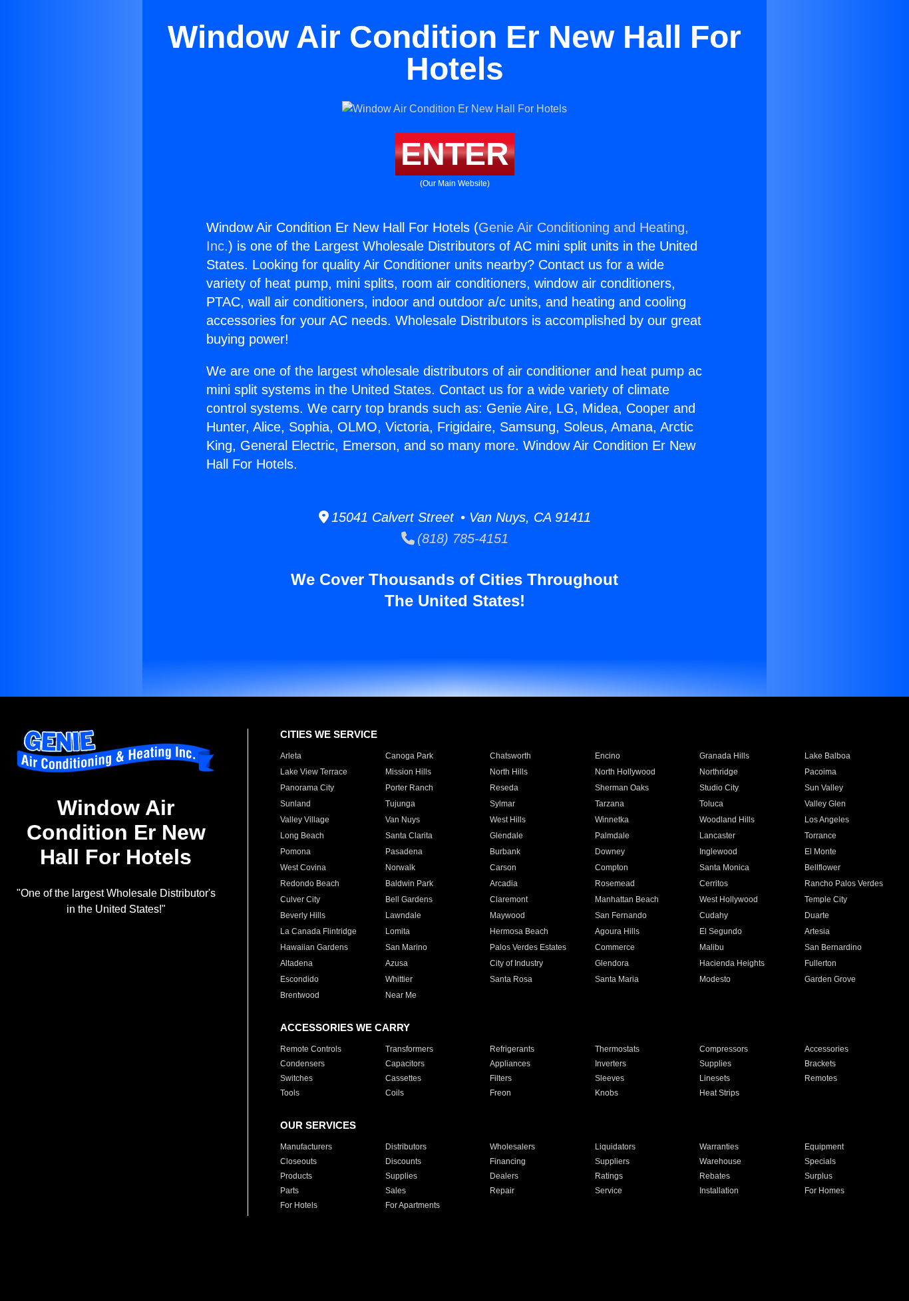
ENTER (455, 154)
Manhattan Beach (627, 899)
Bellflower (822, 867)
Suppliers (612, 1161)
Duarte (817, 915)
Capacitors (405, 1063)
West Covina (303, 867)
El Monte (820, 851)
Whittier (399, 979)
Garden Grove (830, 979)
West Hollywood (728, 899)
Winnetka (612, 819)
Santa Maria (617, 979)
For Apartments (412, 1205)
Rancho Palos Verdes (844, 883)
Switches (296, 1078)
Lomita (397, 931)
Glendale (506, 835)
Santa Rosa (511, 979)
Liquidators (615, 1146)
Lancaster (717, 835)
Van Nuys (402, 819)
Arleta (290, 756)
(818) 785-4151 (461, 538)
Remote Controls (310, 1049)
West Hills (508, 819)
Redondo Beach (309, 883)
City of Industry (516, 963)
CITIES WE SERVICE (328, 734)
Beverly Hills (302, 915)
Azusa (396, 963)
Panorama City (307, 787)
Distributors (406, 1146)
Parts (289, 1190)
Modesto (715, 979)
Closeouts (298, 1161)
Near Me (401, 995)
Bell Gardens (409, 899)
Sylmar (502, 803)
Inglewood (718, 851)
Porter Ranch (409, 787)
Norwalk (400, 867)
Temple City (826, 899)
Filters (501, 1078)
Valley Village (304, 819)
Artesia (817, 931)
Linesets (714, 1078)
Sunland (295, 803)
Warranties (719, 1146)
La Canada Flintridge (318, 931)
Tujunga (400, 803)
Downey (610, 851)
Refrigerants (512, 1049)
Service (608, 1190)
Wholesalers (512, 1146)
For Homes (824, 1190)
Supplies (715, 1063)
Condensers (302, 1063)
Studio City (719, 787)
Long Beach (302, 835)
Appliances (510, 1063)
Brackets (820, 1063)
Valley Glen (825, 803)
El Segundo (720, 931)
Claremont (509, 899)
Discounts (403, 1161)
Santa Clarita (409, 835)
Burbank (505, 851)
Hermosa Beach (519, 931)
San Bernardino (833, 947)
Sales (395, 1190)
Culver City (300, 899)
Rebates (714, 1176)
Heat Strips (719, 1093)
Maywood (507, 915)
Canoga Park (409, 756)
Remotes (821, 1078)
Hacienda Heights (732, 963)
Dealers (504, 1176)
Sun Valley (824, 787)
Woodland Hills (727, 819)
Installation (719, 1190)
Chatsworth (510, 756)
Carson (503, 867)
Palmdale (612, 835)
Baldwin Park (409, 883)
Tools (289, 1093)
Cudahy (713, 915)
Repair (502, 1190)
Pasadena (404, 851)
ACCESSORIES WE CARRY (345, 1027)
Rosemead (615, 883)
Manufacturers (306, 1146)
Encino (607, 756)
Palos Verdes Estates (528, 947)
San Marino (406, 947)
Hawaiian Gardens (314, 947)
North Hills (509, 771)
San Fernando (621, 915)
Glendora (612, 963)
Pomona (295, 851)
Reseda (504, 787)
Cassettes (403, 1078)
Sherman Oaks (622, 787)
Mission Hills (408, 771)
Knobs (606, 1093)
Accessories (826, 1049)
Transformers (409, 1049)
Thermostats (617, 1049)
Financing (508, 1161)
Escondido (299, 979)
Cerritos (713, 883)
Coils (394, 1093)
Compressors (723, 1049)
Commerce (615, 947)
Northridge (718, 771)
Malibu (711, 947)
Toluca (711, 803)
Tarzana (609, 803)
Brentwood (299, 995)
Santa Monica (724, 867)
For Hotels (298, 1205)
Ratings (609, 1176)
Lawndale (403, 915)
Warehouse (720, 1161)
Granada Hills (724, 756)
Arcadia (504, 883)
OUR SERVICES (318, 1125)
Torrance (820, 835)
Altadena (296, 963)
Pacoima (820, 771)
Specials (820, 1161)
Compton (611, 867)
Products (296, 1176)
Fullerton (820, 963)
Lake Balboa (827, 756)
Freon (500, 1093)
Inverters (610, 1063)
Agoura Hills (617, 931)
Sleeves (609, 1078)
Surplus (818, 1176)
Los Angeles (827, 819)
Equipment (824, 1146)
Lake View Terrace (313, 771)
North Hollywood (625, 771)
